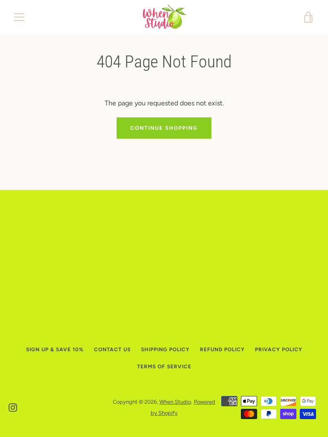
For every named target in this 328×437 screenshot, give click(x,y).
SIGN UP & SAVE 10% (55, 350)
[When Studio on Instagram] (13, 407)
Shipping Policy (165, 350)
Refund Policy (222, 350)
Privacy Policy (278, 350)
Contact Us (112, 350)
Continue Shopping (164, 128)
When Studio (175, 402)
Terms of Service (164, 367)
